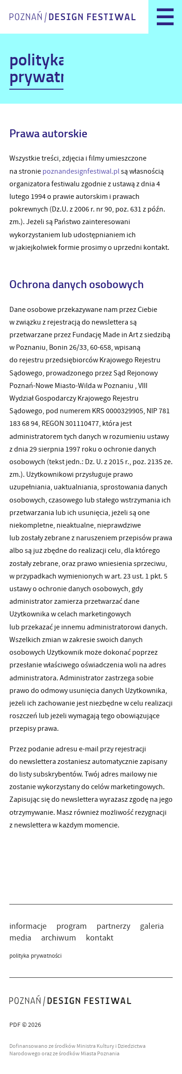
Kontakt (99, 938)
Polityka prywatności (35, 956)
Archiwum (58, 938)
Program (71, 926)
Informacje (28, 926)
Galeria (152, 926)
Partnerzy (113, 926)
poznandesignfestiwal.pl (80, 171)
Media (20, 938)
